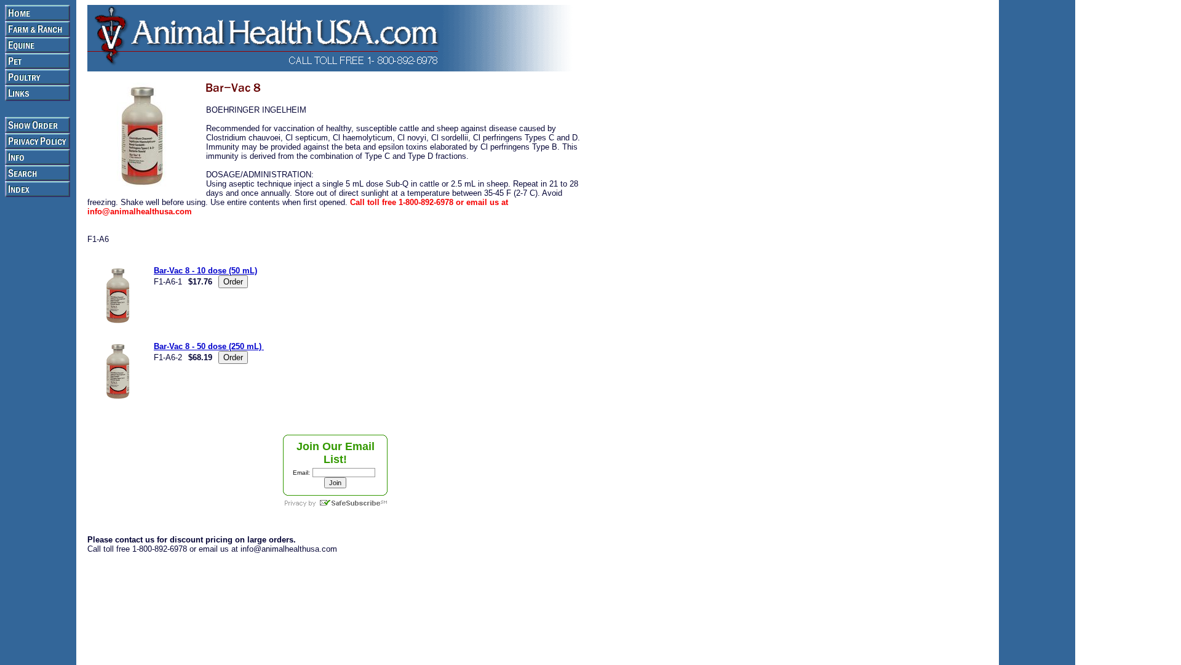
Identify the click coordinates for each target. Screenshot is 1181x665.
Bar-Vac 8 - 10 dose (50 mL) (205, 270)
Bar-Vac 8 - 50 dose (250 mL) (209, 346)
